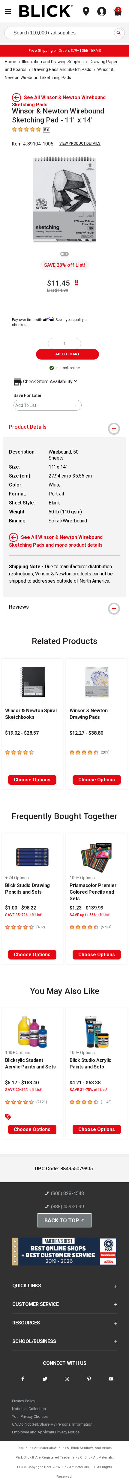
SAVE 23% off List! (64, 265)
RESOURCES (26, 1323)
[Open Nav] (8, 11)
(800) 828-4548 (67, 1193)
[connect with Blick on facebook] (23, 1383)
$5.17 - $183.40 (22, 1083)
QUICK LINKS (26, 1286)
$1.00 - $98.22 (20, 908)
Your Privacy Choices (30, 1416)
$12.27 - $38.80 (86, 733)
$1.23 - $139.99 (86, 908)
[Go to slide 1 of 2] (62, 254)
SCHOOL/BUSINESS (34, 1341)
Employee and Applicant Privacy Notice (46, 1432)
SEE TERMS (91, 50)
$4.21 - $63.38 (85, 1083)
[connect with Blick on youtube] (111, 1383)
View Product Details (79, 143)
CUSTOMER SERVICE (35, 1304)
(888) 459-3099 (67, 1206)
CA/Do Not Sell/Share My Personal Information (52, 1424)
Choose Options (32, 780)
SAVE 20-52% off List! (23, 1090)
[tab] (64, 427)
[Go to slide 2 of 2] (66, 254)
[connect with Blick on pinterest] (89, 1383)
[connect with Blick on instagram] (67, 1383)
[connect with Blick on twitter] (45, 1383)
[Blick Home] (46, 11)
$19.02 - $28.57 (22, 733)
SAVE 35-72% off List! (23, 915)
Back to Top (61, 1220)
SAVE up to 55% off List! (90, 915)
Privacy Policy (23, 1401)
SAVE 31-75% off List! (88, 1090)
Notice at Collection (29, 1408)
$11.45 (58, 283)
